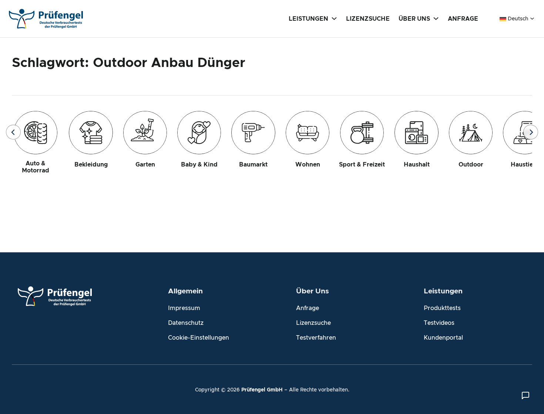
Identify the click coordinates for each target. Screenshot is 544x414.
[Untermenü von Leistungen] (334, 18)
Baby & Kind (199, 165)
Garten (145, 165)
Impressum (184, 308)
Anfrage (307, 308)
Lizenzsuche (313, 323)
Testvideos (439, 323)
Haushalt (417, 165)
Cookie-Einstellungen (198, 338)
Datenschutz (186, 323)
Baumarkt (253, 165)
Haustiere (525, 165)
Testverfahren (316, 338)
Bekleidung (91, 165)
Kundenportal (443, 338)
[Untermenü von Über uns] (436, 18)
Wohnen (307, 165)
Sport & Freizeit (362, 165)
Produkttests (442, 308)
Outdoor (471, 165)
